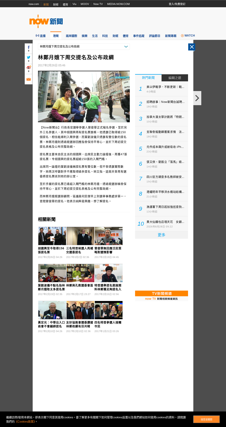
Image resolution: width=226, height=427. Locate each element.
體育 (65, 4)
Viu (74, 3)
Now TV (98, 3)
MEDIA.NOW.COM (118, 3)
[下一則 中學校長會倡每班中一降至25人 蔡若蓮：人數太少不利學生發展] (197, 98)
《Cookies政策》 (25, 421)
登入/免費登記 (177, 3)
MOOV (85, 3)
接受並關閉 (206, 419)
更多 (161, 235)
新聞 (46, 4)
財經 (55, 4)
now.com (34, 3)
